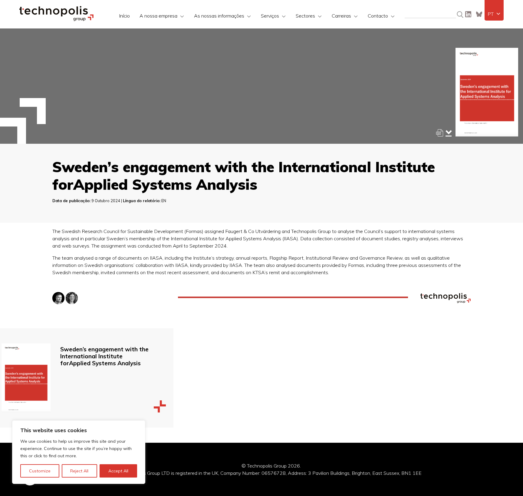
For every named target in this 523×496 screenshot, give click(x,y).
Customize (40, 471)
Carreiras (341, 16)
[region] (78, 452)
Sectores (305, 16)
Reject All (79, 471)
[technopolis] (56, 19)
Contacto (378, 16)
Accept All (118, 471)
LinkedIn (468, 14)
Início (124, 16)
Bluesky (479, 14)
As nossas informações (219, 16)
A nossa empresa (158, 16)
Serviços (270, 16)
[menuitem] (494, 14)
